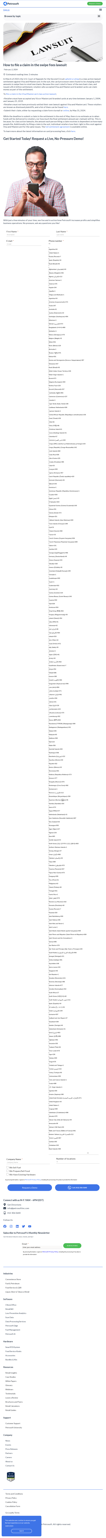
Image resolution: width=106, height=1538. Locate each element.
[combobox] (74, 243)
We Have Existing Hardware (22, 1174)
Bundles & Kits (11, 1359)
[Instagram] (13, 1226)
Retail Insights (11, 1373)
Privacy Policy (11, 1498)
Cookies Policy (11, 1502)
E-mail (9, 241)
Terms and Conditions (14, 1494)
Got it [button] (21, 1531)
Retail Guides (10, 1410)
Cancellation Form (12, 1506)
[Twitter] (25, 1226)
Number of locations (65, 1159)
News (7, 1441)
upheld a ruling (72, 79)
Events (8, 1445)
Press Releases (11, 1449)
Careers (8, 1457)
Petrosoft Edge (11, 1325)
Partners (9, 1453)
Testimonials (10, 1393)
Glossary (8, 1385)
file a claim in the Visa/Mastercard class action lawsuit (31, 94)
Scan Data (9, 1317)
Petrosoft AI (10, 1334)
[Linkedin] (19, 1226)
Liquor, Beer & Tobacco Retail (17, 1292)
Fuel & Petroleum (12, 1283)
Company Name (13, 1159)
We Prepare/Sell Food (19, 1171)
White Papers (10, 1381)
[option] (74, 248)
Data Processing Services (15, 1321)
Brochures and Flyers (14, 1402)
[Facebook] (6, 1226)
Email (24, 1244)
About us (9, 1461)
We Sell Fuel (15, 1167)
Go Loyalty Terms (12, 1513)
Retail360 (9, 1309)
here (66, 107)
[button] (101, 9)
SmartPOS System (12, 1347)
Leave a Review (11, 1398)
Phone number (55, 241)
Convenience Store (13, 1279)
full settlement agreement (57, 126)
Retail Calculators (12, 1406)
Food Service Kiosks (13, 1351)
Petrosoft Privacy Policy (33, 1180)
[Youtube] (31, 1226)
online (66, 110)
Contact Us (9, 1465)
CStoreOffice (10, 1305)
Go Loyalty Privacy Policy (15, 1517)
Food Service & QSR (13, 1287)
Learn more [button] (9, 1526)
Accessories (10, 1355)
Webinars (9, 1389)
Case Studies (10, 1377)
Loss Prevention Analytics (15, 1313)
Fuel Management (12, 1330)
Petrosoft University (13, 1427)
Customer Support (12, 1423)
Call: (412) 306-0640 (79, 1188)
